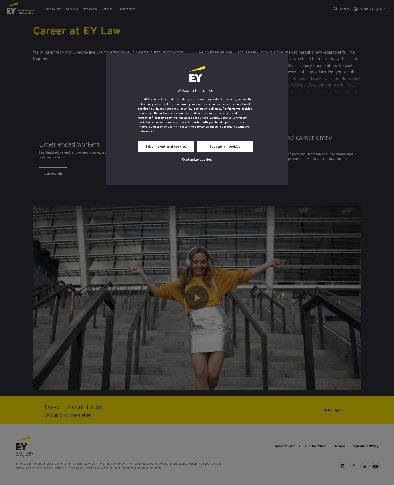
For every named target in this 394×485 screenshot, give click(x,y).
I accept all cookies (225, 146)
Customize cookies (197, 159)
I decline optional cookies (166, 146)
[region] (197, 119)
